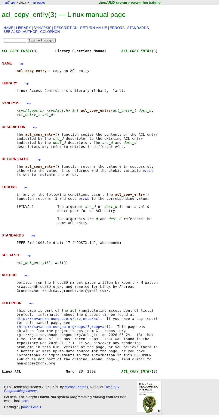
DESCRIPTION (66, 28)
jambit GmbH (31, 407)
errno (148, 171)
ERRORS (117, 28)
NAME (8, 28)
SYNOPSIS (42, 28)
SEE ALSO (12, 32)
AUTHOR (30, 32)
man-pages (38, 2)
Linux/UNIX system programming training (129, 2)
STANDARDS (138, 28)
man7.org (8, 2)
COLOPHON (50, 32)
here (24, 401)
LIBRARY (23, 28)
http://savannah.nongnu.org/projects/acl (58, 319)
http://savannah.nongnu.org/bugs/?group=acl (64, 327)
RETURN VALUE (93, 28)
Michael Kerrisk (76, 387)
